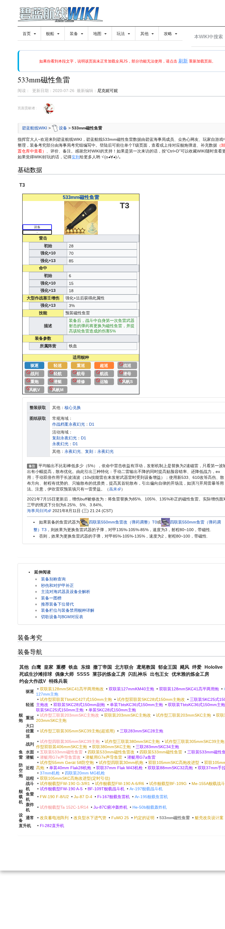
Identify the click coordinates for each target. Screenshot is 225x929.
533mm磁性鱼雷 (81, 197)
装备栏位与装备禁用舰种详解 (67, 610)
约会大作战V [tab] (32, 681)
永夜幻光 (60, 443)
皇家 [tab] (48, 667)
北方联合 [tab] (124, 667)
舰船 (50, 33)
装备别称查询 (53, 579)
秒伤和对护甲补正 (57, 585)
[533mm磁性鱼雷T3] (81, 217)
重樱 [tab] (61, 667)
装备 (74, 33)
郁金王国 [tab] (167, 667)
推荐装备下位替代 (57, 604)
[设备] (55, 128)
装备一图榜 (51, 598)
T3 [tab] (22, 185)
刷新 (183, 60)
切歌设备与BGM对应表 (62, 616)
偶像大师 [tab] (64, 674)
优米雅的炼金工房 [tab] (190, 674)
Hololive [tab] (213, 667)
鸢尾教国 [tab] (146, 667)
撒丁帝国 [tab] (102, 667)
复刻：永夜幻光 (99, 451)
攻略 (168, 33)
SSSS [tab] (83, 674)
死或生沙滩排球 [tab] (35, 674)
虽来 (113, 489)
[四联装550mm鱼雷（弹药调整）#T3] (165, 522)
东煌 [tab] (85, 667)
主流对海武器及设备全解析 (65, 591)
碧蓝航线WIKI (34, 128)
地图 (98, 33)
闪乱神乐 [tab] (137, 674)
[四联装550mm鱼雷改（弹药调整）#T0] (84, 522)
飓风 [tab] (184, 667)
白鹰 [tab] (36, 667)
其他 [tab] (24, 667)
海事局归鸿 (37, 510)
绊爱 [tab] (197, 667)
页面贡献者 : (27, 108)
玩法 (121, 33)
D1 (91, 424)
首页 (27, 33)
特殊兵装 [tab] (58, 681)
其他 (145, 33)
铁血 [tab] (73, 667)
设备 (63, 128)
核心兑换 (72, 407)
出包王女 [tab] (159, 674)
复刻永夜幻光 (64, 438)
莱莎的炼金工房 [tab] (109, 674)
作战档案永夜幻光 (68, 424)
